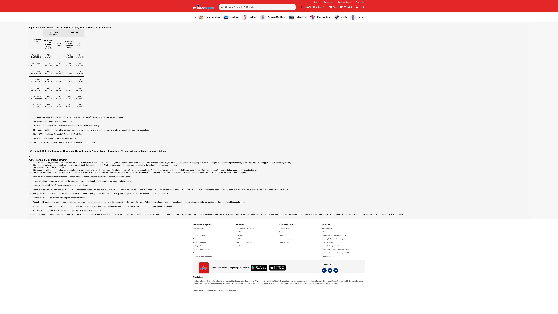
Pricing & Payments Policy (332, 239)
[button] (313, 7)
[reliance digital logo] (203, 7)
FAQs (324, 232)
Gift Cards (240, 239)
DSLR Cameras (199, 235)
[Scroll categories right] (362, 17)
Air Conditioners (199, 242)
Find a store (360, 2)
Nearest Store (284, 242)
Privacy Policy (327, 242)
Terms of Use (327, 228)
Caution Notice (328, 256)
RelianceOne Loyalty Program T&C (336, 253)
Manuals (282, 232)
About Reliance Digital (245, 228)
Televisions (197, 239)
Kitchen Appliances (201, 249)
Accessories (198, 253)
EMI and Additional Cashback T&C (335, 249)
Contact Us (240, 246)
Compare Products (286, 239)
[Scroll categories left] (195, 17)
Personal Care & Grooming (203, 256)
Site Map (239, 235)
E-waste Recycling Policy (332, 246)
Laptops (196, 232)
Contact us (328, 2)
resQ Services (241, 232)
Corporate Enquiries (244, 242)
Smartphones (198, 228)
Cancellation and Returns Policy (335, 235)
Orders (317, 2)
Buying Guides (284, 228)
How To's (282, 235)
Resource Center (344, 2)
